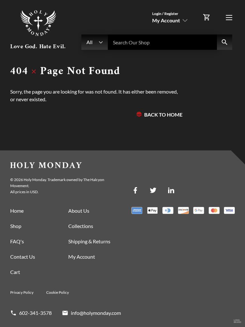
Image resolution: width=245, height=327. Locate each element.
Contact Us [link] (22, 257)
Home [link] (17, 211)
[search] (224, 42)
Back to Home (163, 114)
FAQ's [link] (17, 241)
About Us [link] (78, 211)
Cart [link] (15, 272)
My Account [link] (81, 257)
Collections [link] (80, 226)
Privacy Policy (21, 292)
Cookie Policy (57, 292)
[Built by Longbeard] (237, 321)
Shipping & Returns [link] (89, 241)
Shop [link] (15, 226)
